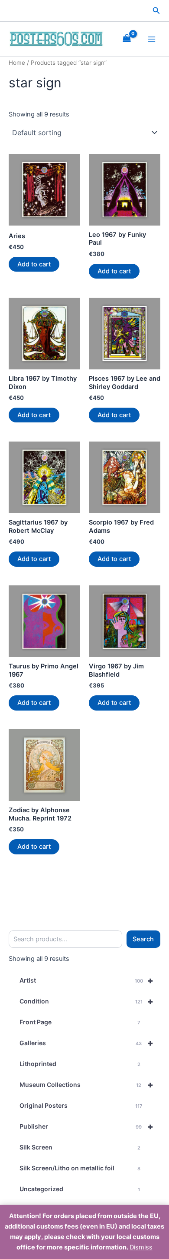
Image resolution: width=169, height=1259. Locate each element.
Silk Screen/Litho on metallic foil (80, 1168)
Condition (86, 1001)
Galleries (86, 1043)
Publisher (86, 1126)
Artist (86, 980)
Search (143, 939)
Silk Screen (80, 1147)
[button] (156, 10)
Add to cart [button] (34, 264)
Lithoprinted (80, 1063)
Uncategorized (80, 1189)
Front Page (80, 1022)
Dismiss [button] (141, 1247)
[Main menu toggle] (151, 38)
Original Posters (81, 1105)
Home (17, 62)
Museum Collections (86, 1085)
